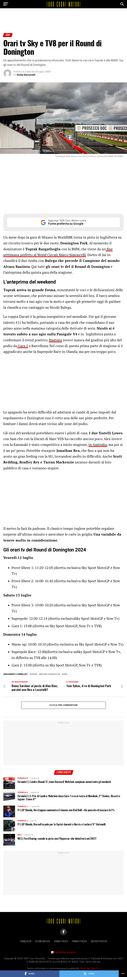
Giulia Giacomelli (26, 74)
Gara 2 (22, 345)
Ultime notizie (42, 941)
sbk (65, 674)
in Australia (97, 444)
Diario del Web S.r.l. (90, 968)
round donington (50, 674)
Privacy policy (79, 941)
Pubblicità (25, 941)
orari (34, 674)
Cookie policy (61, 941)
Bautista (55, 340)
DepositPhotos (99, 941)
